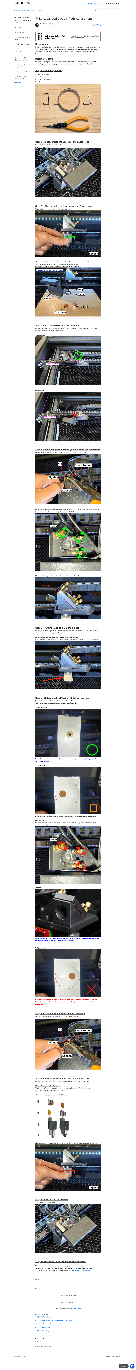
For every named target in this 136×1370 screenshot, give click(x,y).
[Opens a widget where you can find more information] (123, 1366)
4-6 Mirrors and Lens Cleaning (22, 50)
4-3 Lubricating (20, 32)
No (73, 1299)
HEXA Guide (30, 10)
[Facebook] (36, 1288)
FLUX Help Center (19, 10)
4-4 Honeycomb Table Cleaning (22, 38)
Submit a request (93, 3)
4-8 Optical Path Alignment (20, 66)
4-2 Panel (18, 27)
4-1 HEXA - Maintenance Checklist (23, 21)
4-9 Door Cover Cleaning (23, 72)
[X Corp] (39, 1288)
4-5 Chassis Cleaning (22, 44)
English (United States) (113, 3)
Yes (63, 1299)
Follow (97, 24)
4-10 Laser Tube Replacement (20, 78)
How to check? (86, 64)
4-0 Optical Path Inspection (44, 1331)
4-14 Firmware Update (42, 1327)
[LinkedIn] (41, 1288)
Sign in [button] (102, 3)
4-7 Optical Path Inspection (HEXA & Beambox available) (21, 58)
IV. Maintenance (40, 10)
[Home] (23, 5)
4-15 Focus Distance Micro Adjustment (48, 1324)
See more (17, 83)
